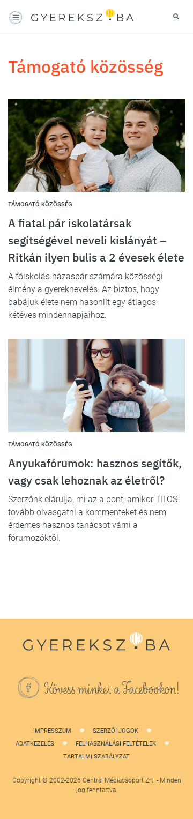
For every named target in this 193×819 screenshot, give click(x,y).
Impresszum (52, 730)
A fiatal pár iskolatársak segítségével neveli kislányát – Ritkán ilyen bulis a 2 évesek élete (96, 240)
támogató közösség (40, 204)
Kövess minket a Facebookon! (112, 689)
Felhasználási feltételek (116, 743)
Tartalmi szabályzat (96, 756)
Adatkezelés (35, 743)
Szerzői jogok (115, 730)
